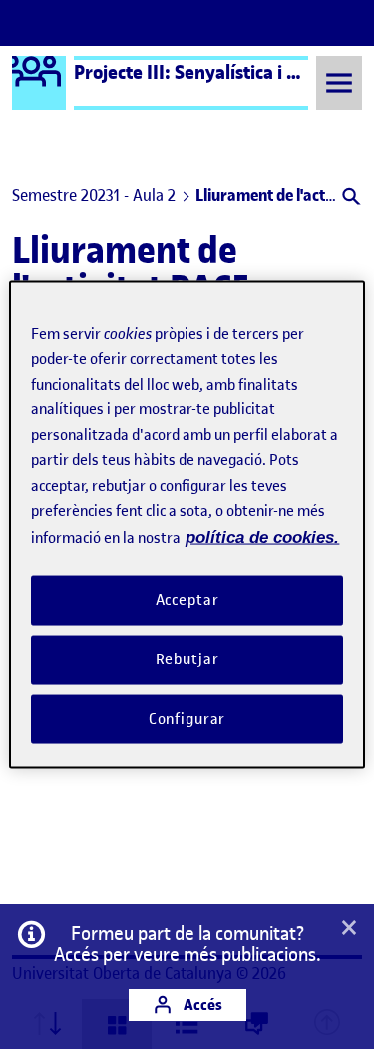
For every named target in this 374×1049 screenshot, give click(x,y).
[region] (186, 524)
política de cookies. (262, 536)
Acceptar (187, 600)
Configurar (187, 718)
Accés (201, 1004)
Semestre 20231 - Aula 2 (94, 195)
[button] (349, 198)
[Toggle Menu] (339, 82)
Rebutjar (187, 658)
